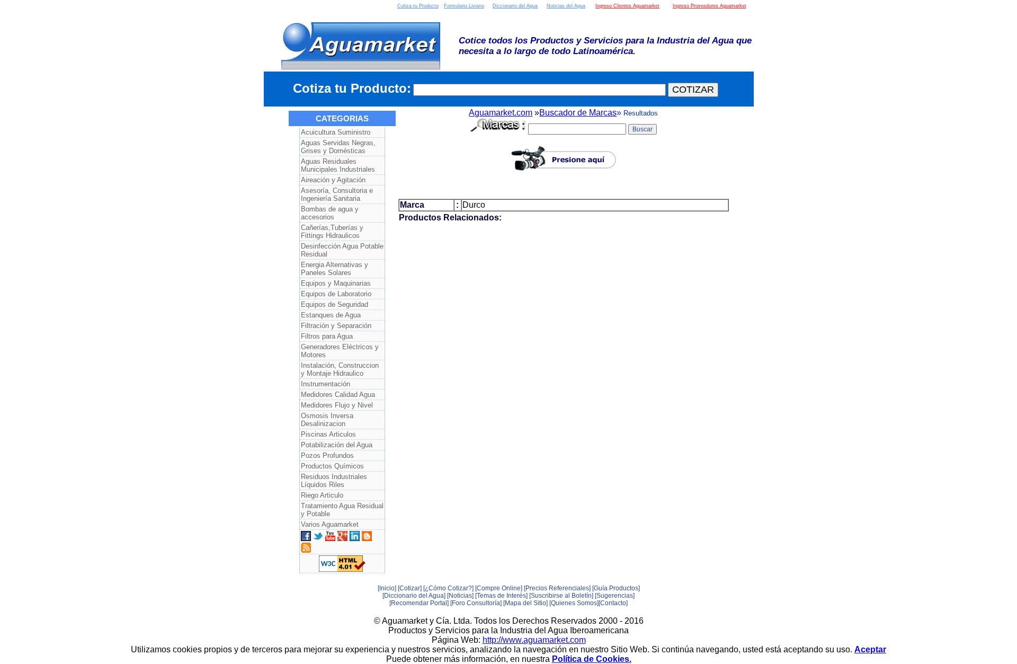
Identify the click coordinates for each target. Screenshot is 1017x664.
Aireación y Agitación (333, 180)
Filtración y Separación (336, 326)
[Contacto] (613, 603)
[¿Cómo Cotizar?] (448, 588)
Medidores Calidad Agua (338, 395)
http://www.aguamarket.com (534, 639)
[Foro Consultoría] (476, 603)
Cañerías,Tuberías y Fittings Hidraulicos (332, 232)
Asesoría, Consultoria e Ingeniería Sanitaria (337, 194)
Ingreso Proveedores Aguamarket (709, 5)
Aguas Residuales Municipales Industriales (338, 165)
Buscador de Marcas (578, 112)
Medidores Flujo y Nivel (337, 405)
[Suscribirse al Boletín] (561, 595)
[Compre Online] (498, 588)
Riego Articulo (322, 495)
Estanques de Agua (331, 315)
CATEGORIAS (342, 118)
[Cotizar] (410, 588)
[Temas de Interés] (501, 595)
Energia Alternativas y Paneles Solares (334, 269)
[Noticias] (460, 595)
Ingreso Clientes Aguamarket (627, 5)
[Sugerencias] (615, 595)
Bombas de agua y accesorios (330, 213)
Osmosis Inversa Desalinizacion (327, 420)
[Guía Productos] (616, 588)
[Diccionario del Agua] (413, 595)
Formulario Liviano (464, 5)
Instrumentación (325, 384)
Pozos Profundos (327, 455)
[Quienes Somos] (574, 603)
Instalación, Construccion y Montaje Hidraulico (340, 369)
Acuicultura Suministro (335, 132)
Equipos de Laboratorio (336, 294)
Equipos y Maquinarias (336, 283)
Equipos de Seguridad (334, 304)
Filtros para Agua (327, 336)
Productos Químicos (332, 466)
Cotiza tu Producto (418, 5)
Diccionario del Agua (515, 5)
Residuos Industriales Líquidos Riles (334, 481)
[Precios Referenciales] (557, 588)
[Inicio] (387, 588)
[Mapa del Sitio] (525, 603)
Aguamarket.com (500, 112)
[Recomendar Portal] (419, 603)
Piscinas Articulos (328, 434)
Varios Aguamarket (330, 524)
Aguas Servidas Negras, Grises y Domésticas (338, 147)
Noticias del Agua (566, 5)
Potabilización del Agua (336, 445)
